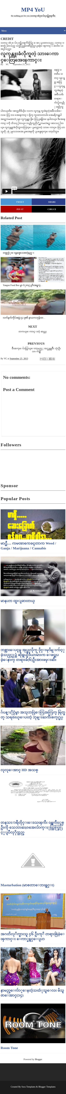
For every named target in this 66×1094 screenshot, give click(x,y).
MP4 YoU (33, 9)
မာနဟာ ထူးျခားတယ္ (18, 601)
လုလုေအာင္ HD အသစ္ (19, 770)
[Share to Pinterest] (53, 358)
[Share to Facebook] (50, 358)
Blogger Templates (46, 1087)
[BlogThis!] (44, 358)
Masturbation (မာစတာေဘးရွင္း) (27, 885)
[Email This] (41, 358)
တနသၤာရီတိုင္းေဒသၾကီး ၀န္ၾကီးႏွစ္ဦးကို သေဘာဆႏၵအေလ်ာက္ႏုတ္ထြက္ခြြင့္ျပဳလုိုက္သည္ (32, 827)
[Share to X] (47, 358)
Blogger (38, 1059)
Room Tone (9, 1048)
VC (7, 64)
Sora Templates (28, 1087)
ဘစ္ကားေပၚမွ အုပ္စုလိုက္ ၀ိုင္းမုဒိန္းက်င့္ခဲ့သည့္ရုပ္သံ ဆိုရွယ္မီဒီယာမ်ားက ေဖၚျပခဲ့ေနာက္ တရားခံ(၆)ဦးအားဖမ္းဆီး (33, 655)
